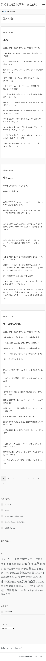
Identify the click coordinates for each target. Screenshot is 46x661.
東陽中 (29, 577)
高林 (34, 590)
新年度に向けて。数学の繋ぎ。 (15, 522)
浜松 (35, 576)
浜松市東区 (39, 582)
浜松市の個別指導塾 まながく (19, 4)
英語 (22, 586)
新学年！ (8, 510)
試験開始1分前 (10, 528)
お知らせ (8, 611)
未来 (5, 39)
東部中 (21, 577)
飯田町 (10, 590)
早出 (42, 573)
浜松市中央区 (16, 582)
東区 (16, 577)
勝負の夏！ (8, 504)
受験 (25, 568)
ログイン (42, 656)
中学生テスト (27, 559)
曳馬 (12, 576)
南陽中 (19, 568)
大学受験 (6, 573)
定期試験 (14, 572)
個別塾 (20, 564)
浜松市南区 (29, 581)
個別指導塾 (32, 564)
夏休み (34, 569)
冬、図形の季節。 (12, 323)
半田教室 (11, 569)
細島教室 (8, 586)
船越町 (17, 586)
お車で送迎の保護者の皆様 (14, 516)
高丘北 (21, 590)
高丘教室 (28, 590)
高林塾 (40, 591)
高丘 (17, 590)
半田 (5, 569)
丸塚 (9, 564)
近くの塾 (29, 586)
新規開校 (37, 573)
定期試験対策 (26, 572)
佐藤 (14, 564)
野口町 (36, 586)
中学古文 (8, 177)
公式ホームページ (6, 648)
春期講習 (5, 577)
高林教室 (5, 594)
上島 (16, 559)
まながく (7, 559)
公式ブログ (18, 648)
